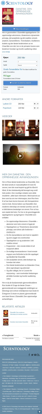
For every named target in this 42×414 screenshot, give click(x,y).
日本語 (16, 365)
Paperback (7, 108)
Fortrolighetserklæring (8, 409)
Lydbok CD (7, 104)
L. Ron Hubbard (6, 376)
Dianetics (14, 389)
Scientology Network (22, 389)
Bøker (24, 380)
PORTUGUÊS (34, 370)
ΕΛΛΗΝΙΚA (20, 370)
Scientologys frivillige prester (31, 391)
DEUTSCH (6, 367)
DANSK (35, 362)
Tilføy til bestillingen (22, 29)
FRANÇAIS (5, 365)
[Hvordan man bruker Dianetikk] (5, 322)
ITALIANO (27, 370)
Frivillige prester (6, 380)
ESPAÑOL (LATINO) (32, 367)
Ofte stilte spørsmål (17, 380)
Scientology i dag (13, 378)
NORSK (18, 367)
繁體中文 (28, 365)
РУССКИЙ (22, 365)
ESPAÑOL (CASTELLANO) (9, 370)
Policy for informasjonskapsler (22, 409)
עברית (11, 365)
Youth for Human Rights (13, 398)
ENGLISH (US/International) (9, 362)
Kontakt (26, 383)
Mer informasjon (18, 383)
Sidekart (35, 383)
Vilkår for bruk (35, 409)
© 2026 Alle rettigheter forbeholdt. (20, 406)
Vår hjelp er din (9, 383)
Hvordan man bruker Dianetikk (19, 322)
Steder (30, 383)
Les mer (5, 52)
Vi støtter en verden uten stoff (18, 396)
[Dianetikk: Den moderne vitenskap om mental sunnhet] (5, 313)
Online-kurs (30, 380)
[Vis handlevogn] (39, 411)
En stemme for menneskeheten (27, 378)
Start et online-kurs (18, 391)
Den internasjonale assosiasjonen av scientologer (15, 393)
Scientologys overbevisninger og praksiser (23, 376)
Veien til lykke (6, 396)
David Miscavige (7, 391)
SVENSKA (23, 367)
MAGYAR (12, 367)
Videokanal (5, 378)
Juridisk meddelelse (7, 411)
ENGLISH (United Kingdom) (25, 362)
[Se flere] (37, 104)
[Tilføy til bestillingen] (34, 104)
